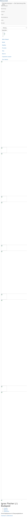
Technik (5, 508)
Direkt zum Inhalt (4, 0)
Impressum (3, 515)
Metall (3, 42)
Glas (3, 51)
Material (6, 510)
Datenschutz (10, 515)
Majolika (4, 45)
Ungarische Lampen (6, 56)
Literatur (3, 11)
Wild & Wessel (4, 5)
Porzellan (4, 48)
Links (2, 20)
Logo (2, 14)
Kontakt (3, 23)
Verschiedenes (4, 17)
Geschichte (6, 511)
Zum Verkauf (5, 59)
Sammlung (3, 8)
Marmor (4, 53)
